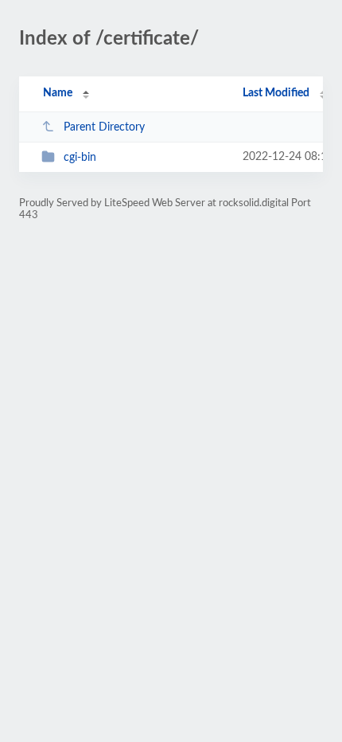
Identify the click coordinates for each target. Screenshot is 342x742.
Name (57, 93)
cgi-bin (80, 157)
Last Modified (276, 93)
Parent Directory (104, 127)
